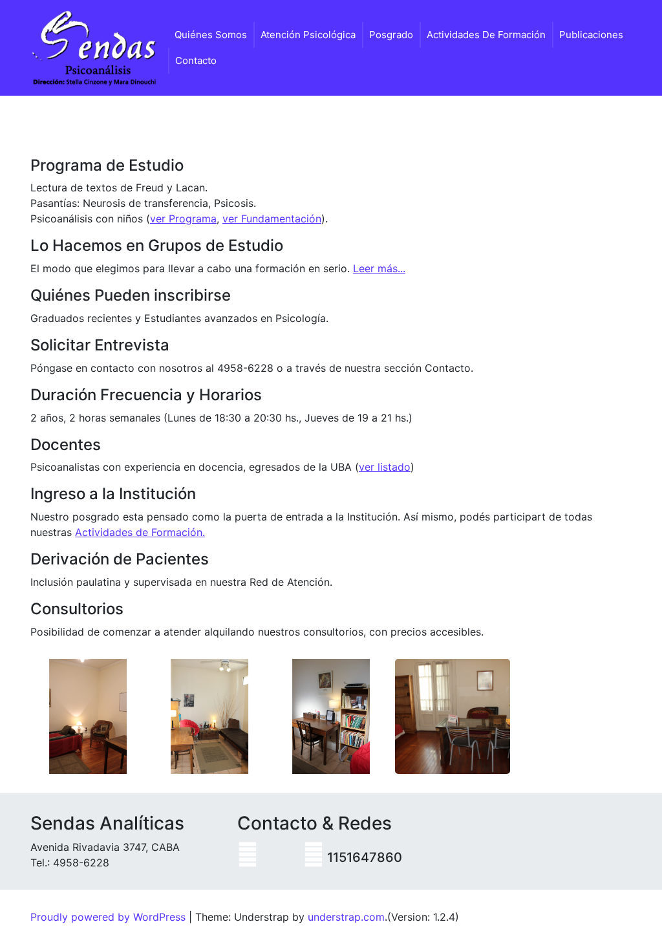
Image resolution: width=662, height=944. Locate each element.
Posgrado (391, 34)
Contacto (196, 60)
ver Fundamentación (271, 218)
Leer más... (379, 268)
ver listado (385, 466)
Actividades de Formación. (140, 532)
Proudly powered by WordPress (108, 916)
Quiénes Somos (211, 34)
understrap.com (346, 916)
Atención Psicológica (308, 34)
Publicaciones (591, 34)
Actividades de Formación (486, 34)
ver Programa (183, 218)
